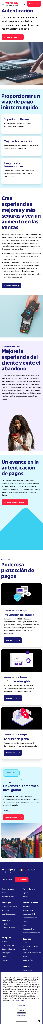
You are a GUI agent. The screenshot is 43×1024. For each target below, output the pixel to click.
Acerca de (5, 941)
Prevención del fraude (9, 907)
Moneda (25, 897)
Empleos (5, 960)
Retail (25, 925)
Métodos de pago (8, 897)
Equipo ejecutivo (8, 945)
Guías (4, 931)
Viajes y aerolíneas (29, 929)
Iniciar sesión (7, 879)
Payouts (25, 893)
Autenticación (7, 910)
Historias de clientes (9, 928)
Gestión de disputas (9, 914)
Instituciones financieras (31, 933)
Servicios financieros (30, 918)
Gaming (25, 922)
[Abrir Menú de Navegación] (3, 4)
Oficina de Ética (28, 960)
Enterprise (26, 907)
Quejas (25, 956)
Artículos (5, 924)
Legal (4, 956)
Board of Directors (8, 949)
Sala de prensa (7, 953)
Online (4, 893)
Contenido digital (29, 914)
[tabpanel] (21, 819)
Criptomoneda (28, 910)
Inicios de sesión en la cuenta (30, 948)
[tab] (11, 773)
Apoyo (25, 943)
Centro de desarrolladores (32, 953)
